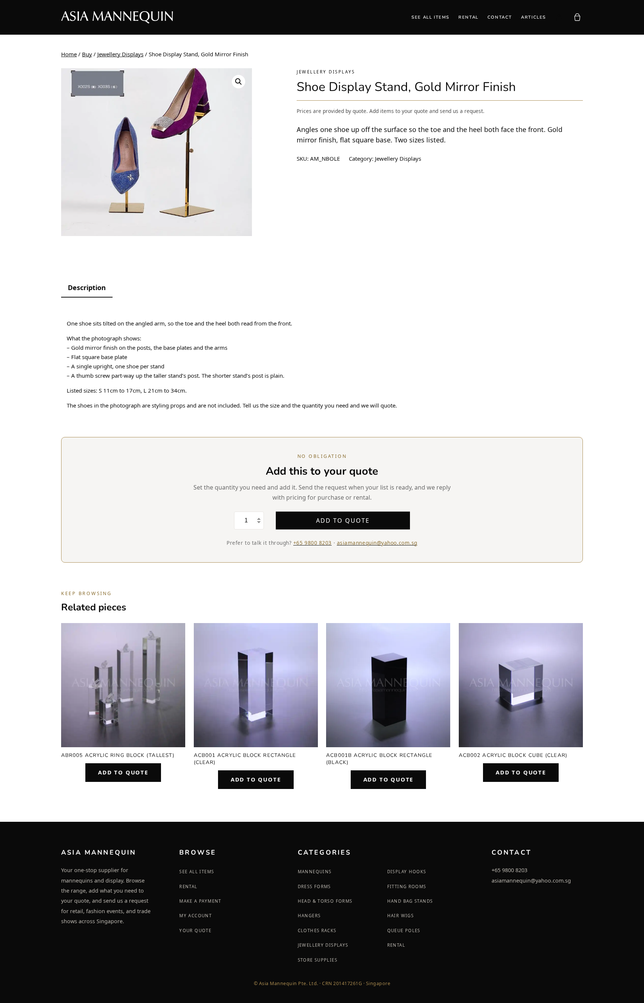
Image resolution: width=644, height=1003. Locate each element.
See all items (196, 871)
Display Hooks (406, 871)
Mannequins (315, 871)
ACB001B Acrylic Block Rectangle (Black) (379, 759)
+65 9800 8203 (312, 542)
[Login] (558, 17)
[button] (238, 81)
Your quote (195, 930)
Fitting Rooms (406, 886)
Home (69, 54)
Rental (188, 886)
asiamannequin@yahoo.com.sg (377, 542)
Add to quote (342, 520)
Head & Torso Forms (325, 901)
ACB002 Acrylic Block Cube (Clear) (513, 755)
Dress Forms (314, 886)
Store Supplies (317, 960)
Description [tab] (87, 287)
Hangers (309, 915)
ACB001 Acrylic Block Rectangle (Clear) (245, 759)
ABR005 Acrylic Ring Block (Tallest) (117, 755)
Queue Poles (403, 930)
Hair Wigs (400, 915)
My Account (195, 915)
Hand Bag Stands (410, 901)
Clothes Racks (317, 930)
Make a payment (200, 901)
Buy (87, 54)
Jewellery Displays (120, 54)
